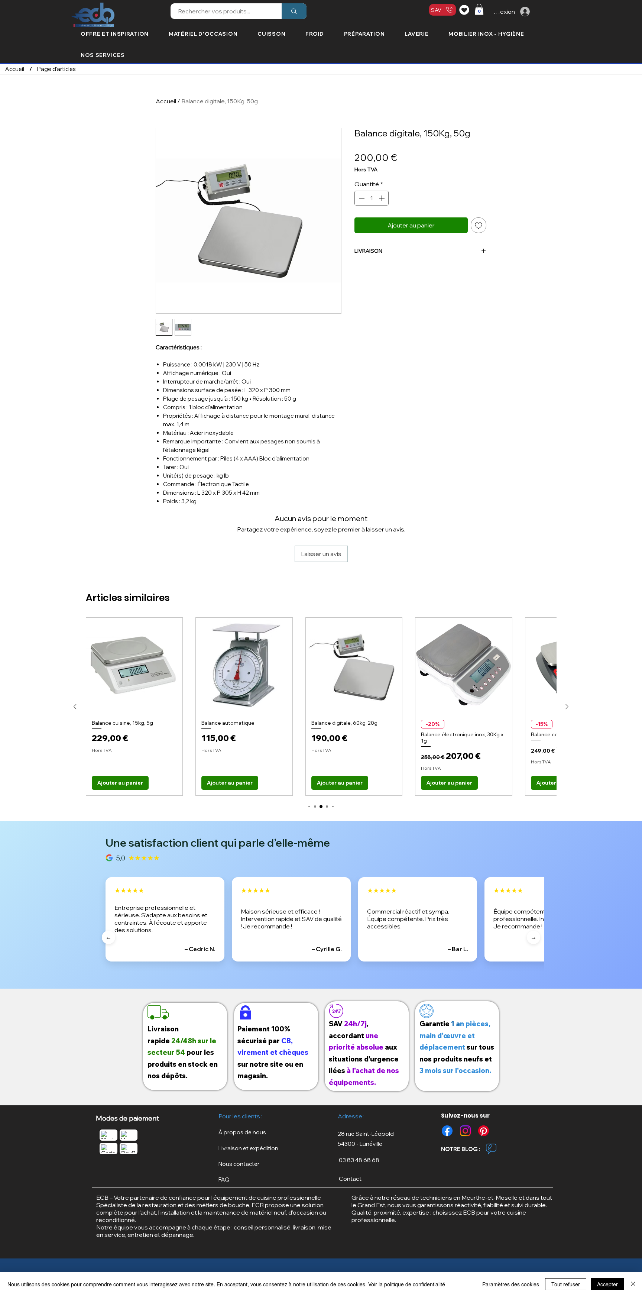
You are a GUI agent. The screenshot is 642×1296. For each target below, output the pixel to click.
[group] (321, 706)
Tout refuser (565, 1284)
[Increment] (382, 198)
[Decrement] (361, 198)
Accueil (166, 101)
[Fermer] (633, 1284)
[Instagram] (465, 1131)
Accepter (607, 1284)
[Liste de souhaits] (465, 9)
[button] (479, 9)
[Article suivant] (566, 706)
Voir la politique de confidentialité (406, 1284)
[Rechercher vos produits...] (294, 11)
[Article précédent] (75, 706)
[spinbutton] (371, 198)
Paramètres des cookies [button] (510, 1284)
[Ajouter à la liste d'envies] (478, 225)
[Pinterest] (483, 1131)
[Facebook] (447, 1131)
